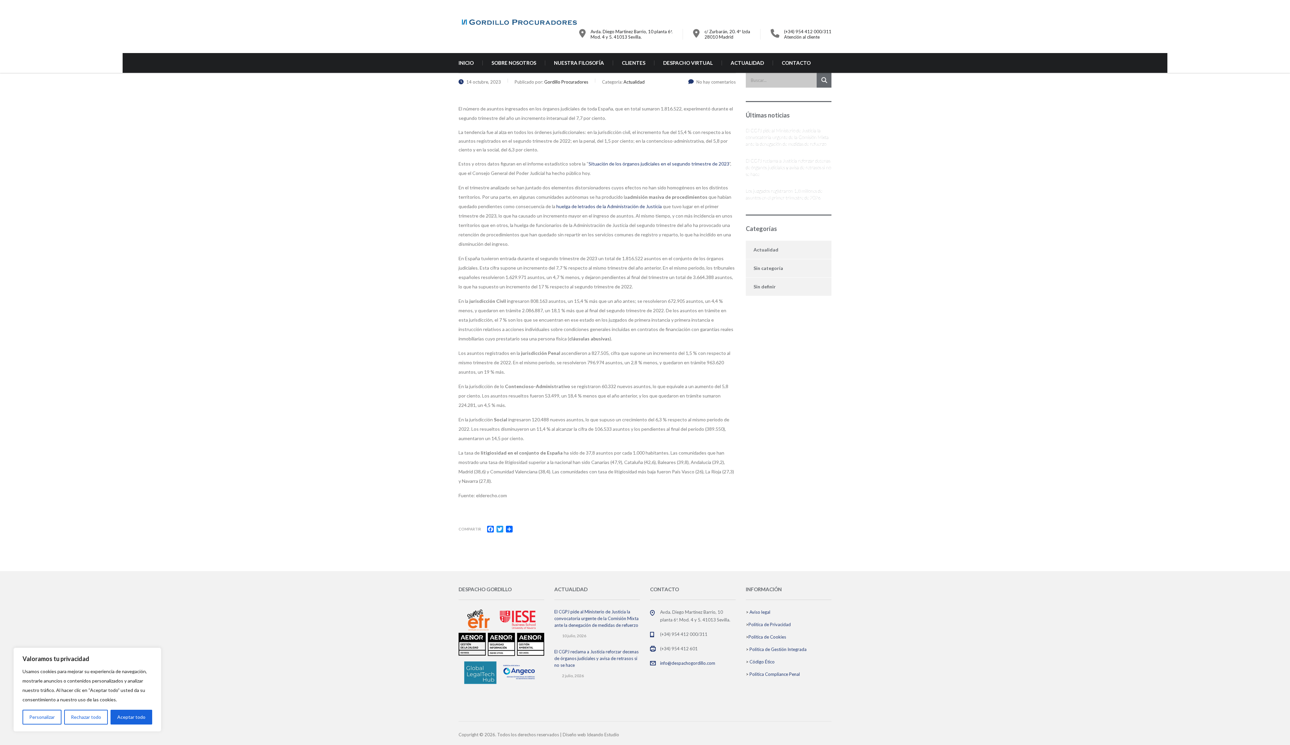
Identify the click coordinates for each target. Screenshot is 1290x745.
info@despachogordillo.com (687, 663)
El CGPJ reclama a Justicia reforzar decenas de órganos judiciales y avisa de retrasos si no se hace (788, 167)
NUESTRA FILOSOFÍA (579, 62)
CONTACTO (796, 62)
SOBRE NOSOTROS (513, 62)
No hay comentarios (716, 82)
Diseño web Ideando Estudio (591, 734)
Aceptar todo (131, 717)
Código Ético (762, 661)
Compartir (470, 529)
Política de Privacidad (769, 624)
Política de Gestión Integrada (778, 649)
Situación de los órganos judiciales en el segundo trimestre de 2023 (659, 164)
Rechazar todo (86, 717)
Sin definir (765, 286)
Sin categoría (768, 268)
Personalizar (42, 717)
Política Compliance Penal (774, 674)
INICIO (466, 62)
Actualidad (766, 249)
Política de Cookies (767, 637)
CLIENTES (633, 62)
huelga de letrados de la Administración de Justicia (609, 206)
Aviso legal (759, 612)
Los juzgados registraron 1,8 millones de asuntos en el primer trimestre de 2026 (784, 194)
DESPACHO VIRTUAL (688, 62)
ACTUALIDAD (747, 62)
